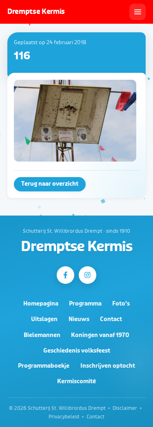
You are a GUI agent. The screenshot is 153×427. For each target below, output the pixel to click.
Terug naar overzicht (49, 183)
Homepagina (40, 303)
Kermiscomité (76, 381)
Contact (111, 319)
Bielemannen (42, 335)
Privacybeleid (64, 417)
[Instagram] (87, 275)
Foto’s (121, 303)
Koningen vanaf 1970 (100, 335)
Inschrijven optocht (107, 365)
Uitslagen (44, 319)
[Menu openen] (137, 12)
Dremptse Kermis (76, 247)
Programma (85, 303)
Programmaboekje (43, 365)
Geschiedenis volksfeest (76, 350)
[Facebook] (65, 275)
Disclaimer (125, 408)
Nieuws (79, 319)
